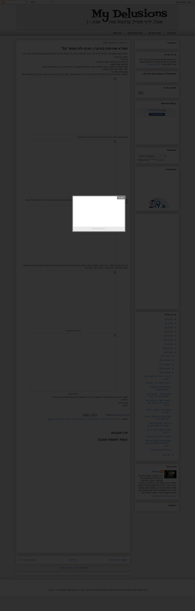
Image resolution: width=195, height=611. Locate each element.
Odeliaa (102, 228)
